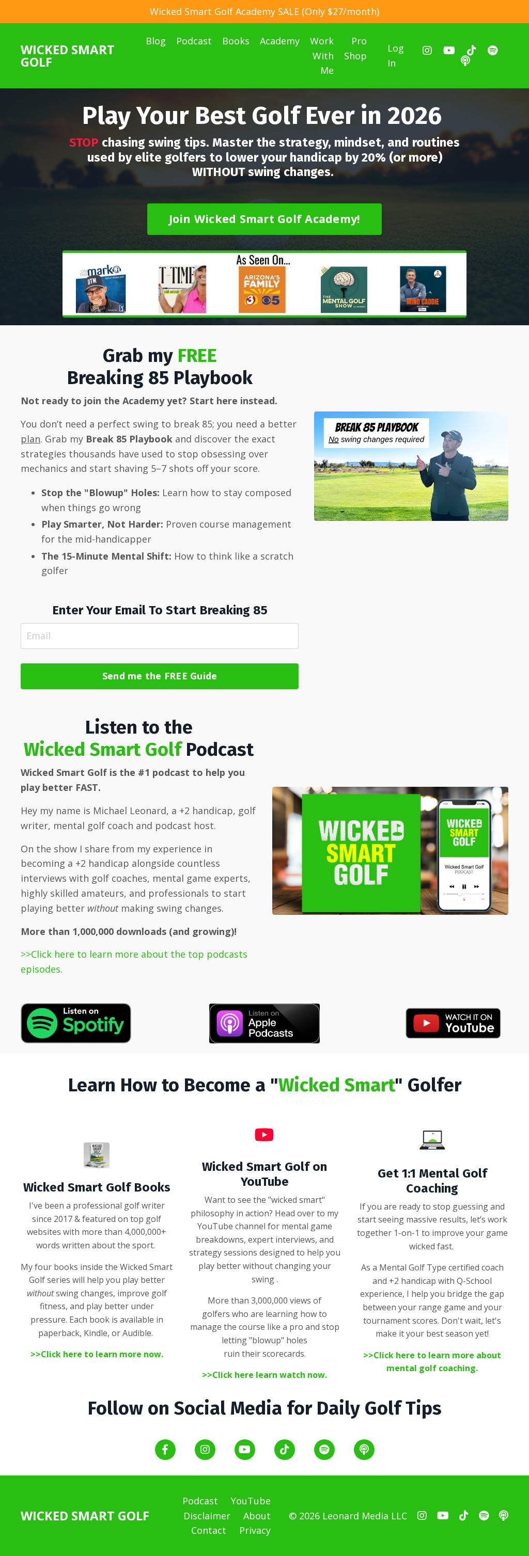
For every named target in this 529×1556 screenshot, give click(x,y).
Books (236, 41)
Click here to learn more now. (102, 1354)
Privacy (255, 1530)
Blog (156, 41)
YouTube (251, 1501)
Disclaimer (206, 1516)
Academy (280, 41)
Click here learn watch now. (269, 1374)
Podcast (194, 41)
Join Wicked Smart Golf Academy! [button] (265, 218)
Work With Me (322, 56)
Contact (208, 1530)
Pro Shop (355, 48)
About (257, 1516)
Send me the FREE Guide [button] (159, 676)
